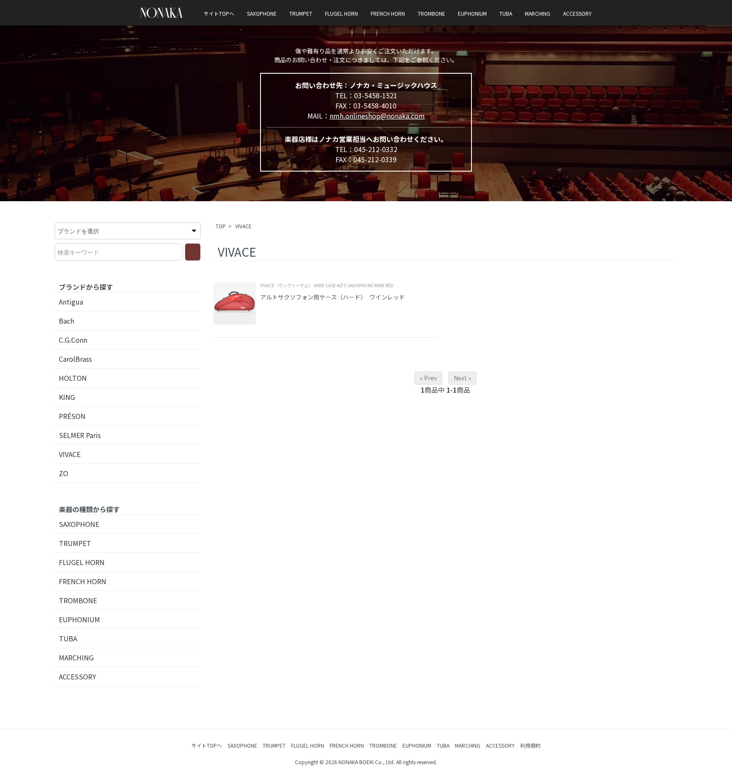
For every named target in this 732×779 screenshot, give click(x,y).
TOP (221, 226)
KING (67, 397)
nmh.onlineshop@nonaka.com (377, 116)
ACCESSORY (577, 13)
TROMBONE (431, 13)
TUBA (505, 13)
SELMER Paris (80, 435)
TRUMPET (300, 13)
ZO (63, 473)
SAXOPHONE (262, 13)
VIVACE (243, 226)
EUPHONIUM (472, 13)
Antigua (71, 302)
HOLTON (73, 378)
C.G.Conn (73, 340)
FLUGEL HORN (341, 13)
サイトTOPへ (219, 13)
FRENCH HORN (388, 13)
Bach (66, 321)
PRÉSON (72, 416)
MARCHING (537, 13)
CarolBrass (75, 359)
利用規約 (530, 745)
